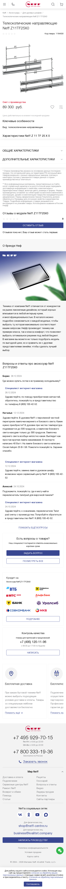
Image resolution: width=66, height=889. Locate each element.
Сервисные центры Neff (15, 784)
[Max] (46, 815)
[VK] (20, 815)
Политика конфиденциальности (33, 848)
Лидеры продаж (45, 792)
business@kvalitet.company (33, 833)
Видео (40, 788)
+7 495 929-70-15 (33, 737)
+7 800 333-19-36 (33, 751)
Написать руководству (33, 840)
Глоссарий (42, 781)
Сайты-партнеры (46, 799)
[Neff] (33, 4)
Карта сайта (33, 856)
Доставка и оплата (13, 777)
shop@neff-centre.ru (33, 826)
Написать (33, 652)
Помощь (7, 795)
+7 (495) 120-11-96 (33, 642)
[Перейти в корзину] (61, 4)
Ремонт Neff (9, 788)
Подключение (10, 781)
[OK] (29, 815)
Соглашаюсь (33, 884)
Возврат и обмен (12, 792)
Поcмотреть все (33, 561)
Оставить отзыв (33, 225)
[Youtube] (37, 815)
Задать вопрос (33, 553)
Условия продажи (33, 852)
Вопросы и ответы (46, 784)
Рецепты (41, 777)
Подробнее (33, 619)
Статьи (6, 799)
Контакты (42, 795)
